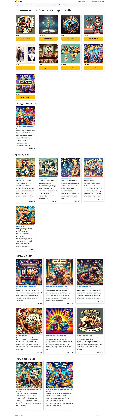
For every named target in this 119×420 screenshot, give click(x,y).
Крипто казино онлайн (23, 5)
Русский (83, 1)
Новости (50, 5)
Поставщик (62, 5)
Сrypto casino (100, 416)
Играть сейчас (25, 38)
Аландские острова (96, 1)
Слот (55, 5)
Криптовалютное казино (37, 5)
